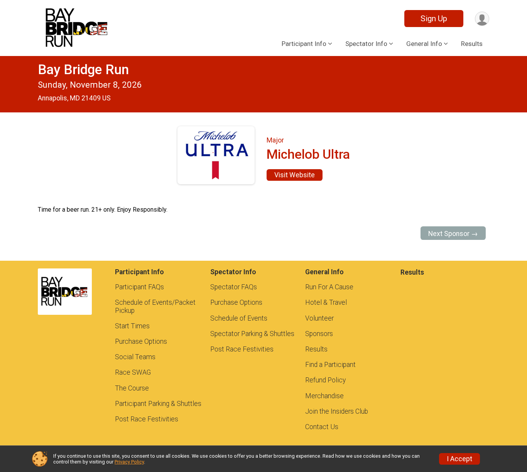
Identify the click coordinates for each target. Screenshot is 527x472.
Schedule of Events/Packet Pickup (155, 306)
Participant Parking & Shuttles (158, 403)
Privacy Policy (129, 462)
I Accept (459, 459)
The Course (132, 388)
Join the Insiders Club (336, 411)
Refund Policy (325, 380)
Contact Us (321, 427)
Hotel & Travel (326, 302)
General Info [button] (424, 44)
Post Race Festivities (146, 419)
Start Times (132, 326)
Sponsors (319, 334)
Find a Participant (330, 364)
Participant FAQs (139, 287)
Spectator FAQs (233, 287)
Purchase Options (141, 341)
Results (472, 44)
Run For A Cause (329, 287)
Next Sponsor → (453, 234)
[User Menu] (482, 19)
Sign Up (434, 18)
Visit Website (294, 175)
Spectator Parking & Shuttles (252, 334)
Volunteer (319, 318)
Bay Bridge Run (83, 70)
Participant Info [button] (304, 44)
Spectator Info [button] (366, 44)
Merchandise (324, 396)
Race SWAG (133, 372)
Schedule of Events (238, 318)
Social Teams (135, 357)
